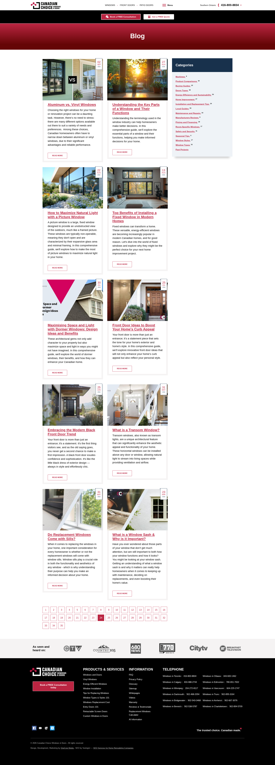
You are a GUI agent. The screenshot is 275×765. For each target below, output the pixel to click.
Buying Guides (183, 86)
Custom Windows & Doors (95, 716)
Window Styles (183, 140)
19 (61, 618)
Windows (110, 5)
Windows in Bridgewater (174, 700)
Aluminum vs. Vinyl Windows (72, 105)
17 (46, 618)
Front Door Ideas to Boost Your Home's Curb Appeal (133, 327)
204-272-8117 (191, 688)
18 (53, 618)
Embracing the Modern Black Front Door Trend (71, 432)
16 (164, 610)
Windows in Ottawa (212, 676)
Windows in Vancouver (214, 688)
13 (140, 610)
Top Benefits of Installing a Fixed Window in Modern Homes (134, 217)
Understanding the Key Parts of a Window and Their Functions (136, 109)
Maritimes (181, 77)
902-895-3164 (227, 694)
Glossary (133, 684)
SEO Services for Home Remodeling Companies (113, 748)
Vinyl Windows (90, 679)
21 (77, 618)
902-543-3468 (194, 700)
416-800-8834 (189, 676)
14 (148, 610)
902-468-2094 (192, 694)
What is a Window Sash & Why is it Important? (133, 537)
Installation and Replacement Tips (193, 104)
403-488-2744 (190, 682)
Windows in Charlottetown (215, 706)
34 (53, 625)
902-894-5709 (235, 706)
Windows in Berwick (172, 706)
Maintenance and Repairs (188, 113)
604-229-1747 (233, 688)
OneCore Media (67, 748)
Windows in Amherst (212, 700)
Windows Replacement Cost (96, 702)
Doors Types (182, 90)
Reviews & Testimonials (140, 707)
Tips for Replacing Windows (96, 693)
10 (116, 610)
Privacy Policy (135, 679)
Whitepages (134, 693)
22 (85, 618)
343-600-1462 (229, 676)
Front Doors (127, 5)
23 (93, 618)
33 (46, 625)
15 (156, 610)
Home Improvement (185, 99)
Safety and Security (185, 131)
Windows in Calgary (172, 682)
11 (124, 610)
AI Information (135, 719)
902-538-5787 (190, 706)
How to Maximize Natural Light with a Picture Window (73, 215)
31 (156, 618)
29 (140, 618)
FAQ (131, 675)
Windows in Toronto (172, 676)
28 (132, 618)
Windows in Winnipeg (173, 688)
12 (132, 610)
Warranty (133, 702)
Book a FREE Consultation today (53, 686)
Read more (57, 156)
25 (109, 618)
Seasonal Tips (183, 136)
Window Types (183, 145)
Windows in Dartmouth (173, 694)
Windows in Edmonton (213, 682)
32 (164, 618)
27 (124, 618)
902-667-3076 (230, 700)
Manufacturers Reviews (187, 118)
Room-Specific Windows (188, 127)
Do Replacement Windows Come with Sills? (69, 537)
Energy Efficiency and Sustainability (194, 95)
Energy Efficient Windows (95, 684)
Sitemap (133, 688)
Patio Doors (146, 5)
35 (61, 625)
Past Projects (182, 149)
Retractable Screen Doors (95, 711)
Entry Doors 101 (90, 707)
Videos (132, 697)
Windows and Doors (92, 675)
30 (148, 618)
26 (116, 618)
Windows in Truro (211, 694)
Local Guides (182, 109)
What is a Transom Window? (136, 430)
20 (69, 618)
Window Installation (92, 688)
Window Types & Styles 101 (96, 697)
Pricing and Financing (187, 122)
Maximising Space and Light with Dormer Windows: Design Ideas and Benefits (73, 329)
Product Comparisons (187, 81)
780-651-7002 (232, 682)
